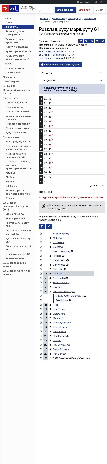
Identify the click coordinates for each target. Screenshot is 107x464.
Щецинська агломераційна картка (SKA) (15, 206)
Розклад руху (10, 26)
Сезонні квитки (14, 107)
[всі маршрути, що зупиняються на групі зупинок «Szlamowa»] (41, 242)
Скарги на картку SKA (18, 254)
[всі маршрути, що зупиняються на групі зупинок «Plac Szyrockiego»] (41, 322)
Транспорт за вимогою (19, 51)
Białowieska (59, 313)
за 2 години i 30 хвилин (51, 54)
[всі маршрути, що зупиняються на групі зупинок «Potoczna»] (41, 269)
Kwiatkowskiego (61, 282)
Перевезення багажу (18, 123)
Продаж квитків (12, 137)
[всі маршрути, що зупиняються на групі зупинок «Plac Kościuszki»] (41, 336)
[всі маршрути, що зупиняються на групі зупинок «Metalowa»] (41, 238)
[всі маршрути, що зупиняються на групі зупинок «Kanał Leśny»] (41, 260)
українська (85, 2)
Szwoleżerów (60, 327)
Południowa (62, 300)
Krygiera (57, 255)
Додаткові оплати (16, 132)
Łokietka (57, 340)
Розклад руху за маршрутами (15, 33)
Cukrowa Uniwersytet (64, 291)
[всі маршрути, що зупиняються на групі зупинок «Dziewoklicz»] (41, 264)
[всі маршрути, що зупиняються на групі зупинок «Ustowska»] (41, 273)
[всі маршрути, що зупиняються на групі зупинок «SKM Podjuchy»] (41, 233)
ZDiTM (99, 9)
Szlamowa (58, 242)
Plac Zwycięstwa (61, 344)
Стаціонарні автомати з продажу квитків (18, 148)
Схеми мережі (11, 81)
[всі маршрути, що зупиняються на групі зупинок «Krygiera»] (41, 255)
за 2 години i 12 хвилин (51, 51)
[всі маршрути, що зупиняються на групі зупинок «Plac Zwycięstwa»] (41, 344)
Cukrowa (57, 287)
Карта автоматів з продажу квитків (16, 155)
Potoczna (58, 269)
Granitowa (58, 246)
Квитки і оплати (12, 98)
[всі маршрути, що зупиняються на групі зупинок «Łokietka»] (41, 340)
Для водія (84, 9)
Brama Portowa (61, 349)
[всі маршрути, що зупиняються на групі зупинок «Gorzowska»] (41, 278)
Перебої (7, 63)
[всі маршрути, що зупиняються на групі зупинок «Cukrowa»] (41, 287)
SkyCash (10, 177)
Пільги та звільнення (17, 111)
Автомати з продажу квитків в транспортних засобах (19, 165)
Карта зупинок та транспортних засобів (18, 57)
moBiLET (10, 172)
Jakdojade (11, 186)
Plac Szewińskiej (61, 251)
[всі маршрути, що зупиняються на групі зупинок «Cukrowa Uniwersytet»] (41, 291)
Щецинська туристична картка (16, 272)
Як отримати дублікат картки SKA (18, 232)
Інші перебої (13, 72)
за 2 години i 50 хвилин (51, 58)
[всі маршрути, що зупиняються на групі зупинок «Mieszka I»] (41, 318)
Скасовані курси (15, 68)
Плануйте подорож (17, 47)
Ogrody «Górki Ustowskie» (69, 295)
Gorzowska (59, 278)
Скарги (10, 198)
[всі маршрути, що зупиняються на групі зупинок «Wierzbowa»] (41, 309)
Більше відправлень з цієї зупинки (62, 64)
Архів (9, 22)
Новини (7, 18)
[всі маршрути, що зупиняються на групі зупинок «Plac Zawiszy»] (41, 353)
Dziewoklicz (59, 264)
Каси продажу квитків (18, 141)
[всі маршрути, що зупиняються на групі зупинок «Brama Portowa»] (41, 349)
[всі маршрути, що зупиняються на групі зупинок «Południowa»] (41, 300)
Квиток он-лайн (15, 258)
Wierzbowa (59, 309)
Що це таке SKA (15, 214)
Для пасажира (65, 9)
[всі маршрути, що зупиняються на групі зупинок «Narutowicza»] (41, 331)
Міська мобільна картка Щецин (16, 92)
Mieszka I (58, 318)
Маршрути (9, 77)
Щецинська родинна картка (14, 265)
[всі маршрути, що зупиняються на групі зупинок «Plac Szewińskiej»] (41, 251)
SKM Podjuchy (61, 233)
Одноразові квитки (17, 102)
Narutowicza (59, 331)
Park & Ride (9, 85)
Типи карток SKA (15, 218)
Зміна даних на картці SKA (18, 248)
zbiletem (10, 181)
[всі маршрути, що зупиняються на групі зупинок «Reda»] (41, 304)
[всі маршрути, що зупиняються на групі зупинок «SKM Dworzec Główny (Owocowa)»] (41, 358)
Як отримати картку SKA (17, 224)
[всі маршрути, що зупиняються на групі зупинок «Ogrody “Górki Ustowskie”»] (41, 295)
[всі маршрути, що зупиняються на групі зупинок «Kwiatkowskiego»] (41, 282)
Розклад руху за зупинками (15, 41)
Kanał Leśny (59, 260)
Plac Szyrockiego (62, 322)
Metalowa (58, 238)
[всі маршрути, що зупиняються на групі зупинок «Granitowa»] (41, 246)
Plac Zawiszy (60, 353)
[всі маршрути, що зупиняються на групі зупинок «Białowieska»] (41, 313)
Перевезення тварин (18, 128)
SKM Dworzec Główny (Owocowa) (72, 358)
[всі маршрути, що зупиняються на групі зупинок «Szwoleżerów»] (41, 327)
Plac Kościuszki (61, 336)
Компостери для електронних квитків (18, 192)
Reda (55, 304)
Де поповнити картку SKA (18, 240)
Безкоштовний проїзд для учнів (18, 118)
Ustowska (58, 273)
